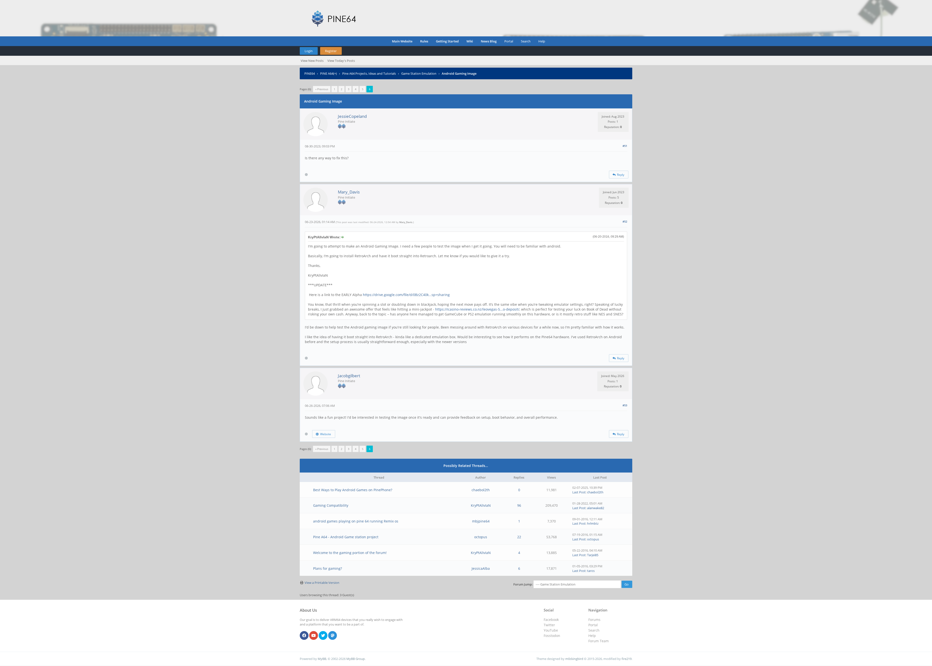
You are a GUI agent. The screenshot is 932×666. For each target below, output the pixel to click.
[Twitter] (323, 636)
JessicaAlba (481, 568)
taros (591, 571)
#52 (625, 221)
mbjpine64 (481, 521)
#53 (625, 405)
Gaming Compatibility (330, 505)
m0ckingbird (574, 659)
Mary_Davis (349, 192)
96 (519, 505)
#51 (625, 146)
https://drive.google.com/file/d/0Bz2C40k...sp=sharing (406, 294)
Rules (424, 41)
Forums (594, 619)
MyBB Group (355, 659)
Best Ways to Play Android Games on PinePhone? (352, 490)
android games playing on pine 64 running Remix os (355, 521)
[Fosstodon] (332, 636)
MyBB (322, 659)
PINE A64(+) (328, 73)
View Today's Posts (341, 60)
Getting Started (447, 41)
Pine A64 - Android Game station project (345, 537)
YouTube (551, 630)
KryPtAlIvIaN (481, 505)
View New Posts (312, 60)
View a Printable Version (322, 582)
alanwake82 (595, 508)
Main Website (402, 41)
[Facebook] (304, 636)
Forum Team (598, 641)
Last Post (579, 492)
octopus (480, 537)
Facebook (551, 619)
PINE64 (309, 73)
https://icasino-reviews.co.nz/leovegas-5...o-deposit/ (477, 309)
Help (541, 41)
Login (309, 51)
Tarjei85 (592, 555)
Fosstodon (552, 635)
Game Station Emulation (418, 73)
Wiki (469, 41)
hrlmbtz (593, 523)
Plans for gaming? (327, 568)
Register (331, 51)
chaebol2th (481, 490)
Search (526, 41)
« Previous (321, 89)
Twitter (549, 625)
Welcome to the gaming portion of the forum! (350, 552)
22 (519, 537)
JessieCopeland (352, 116)
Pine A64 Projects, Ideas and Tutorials (369, 73)
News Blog (489, 41)
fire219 (627, 659)
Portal (508, 41)
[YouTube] (313, 636)
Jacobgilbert (349, 375)
